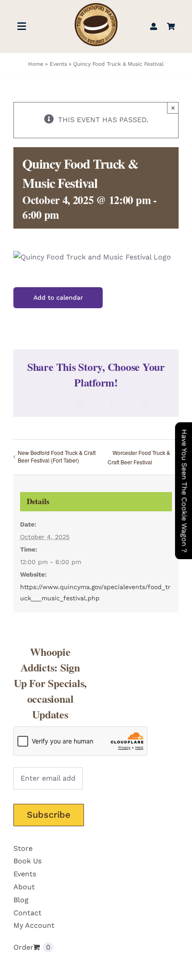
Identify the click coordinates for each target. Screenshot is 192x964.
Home (35, 64)
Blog (21, 900)
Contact (27, 913)
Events (58, 64)
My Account (33, 925)
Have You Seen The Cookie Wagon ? (184, 490)
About (24, 887)
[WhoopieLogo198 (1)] (96, 6)
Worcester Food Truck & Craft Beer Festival (139, 457)
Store (23, 848)
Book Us (27, 861)
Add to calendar (58, 297)
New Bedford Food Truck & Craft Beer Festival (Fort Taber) (57, 456)
